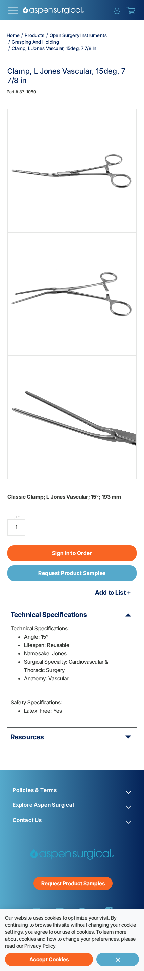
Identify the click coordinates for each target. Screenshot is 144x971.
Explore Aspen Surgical (43, 805)
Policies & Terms (35, 790)
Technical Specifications (49, 615)
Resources (27, 737)
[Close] (117, 959)
